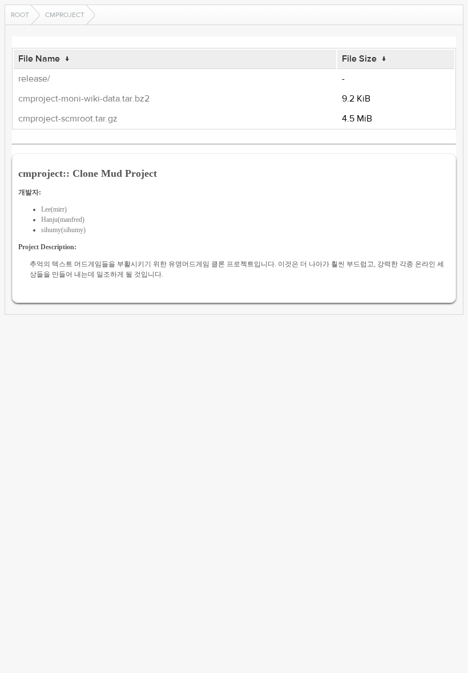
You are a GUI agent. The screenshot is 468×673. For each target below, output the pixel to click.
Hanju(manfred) (62, 220)
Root (20, 14)
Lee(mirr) (54, 209)
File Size (359, 58)
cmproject (64, 14)
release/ (34, 78)
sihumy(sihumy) (63, 230)
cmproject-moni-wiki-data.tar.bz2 (84, 98)
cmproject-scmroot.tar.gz (68, 118)
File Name (39, 58)
